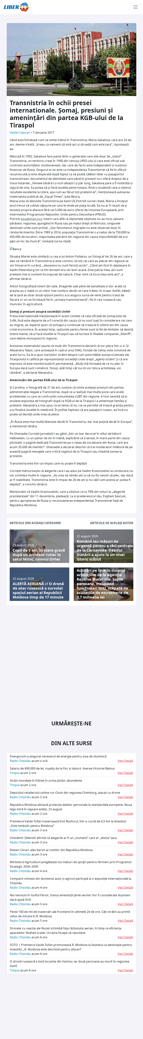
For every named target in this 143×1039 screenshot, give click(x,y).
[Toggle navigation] (135, 7)
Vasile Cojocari (20, 132)
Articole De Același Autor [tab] (111, 523)
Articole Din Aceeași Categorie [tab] (35, 523)
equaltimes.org (31, 219)
